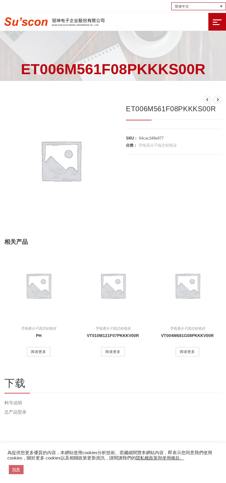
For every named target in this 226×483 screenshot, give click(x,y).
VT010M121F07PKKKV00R (113, 335)
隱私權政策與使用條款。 (160, 458)
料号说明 (13, 402)
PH (38, 335)
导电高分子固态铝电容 (158, 145)
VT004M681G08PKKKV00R (187, 335)
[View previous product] (207, 100)
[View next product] (217, 100)
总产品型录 (15, 411)
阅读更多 (38, 352)
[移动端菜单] (217, 22)
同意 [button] (16, 469)
